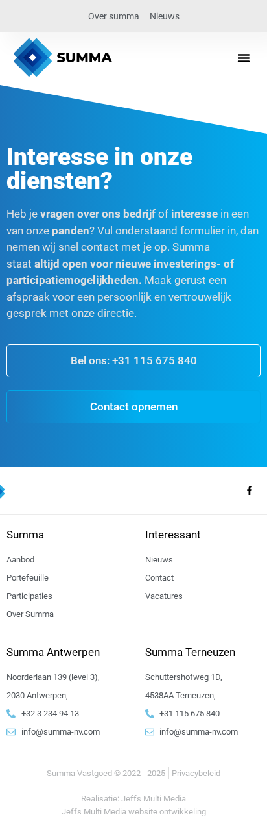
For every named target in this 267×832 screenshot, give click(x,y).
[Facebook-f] (249, 490)
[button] (243, 58)
